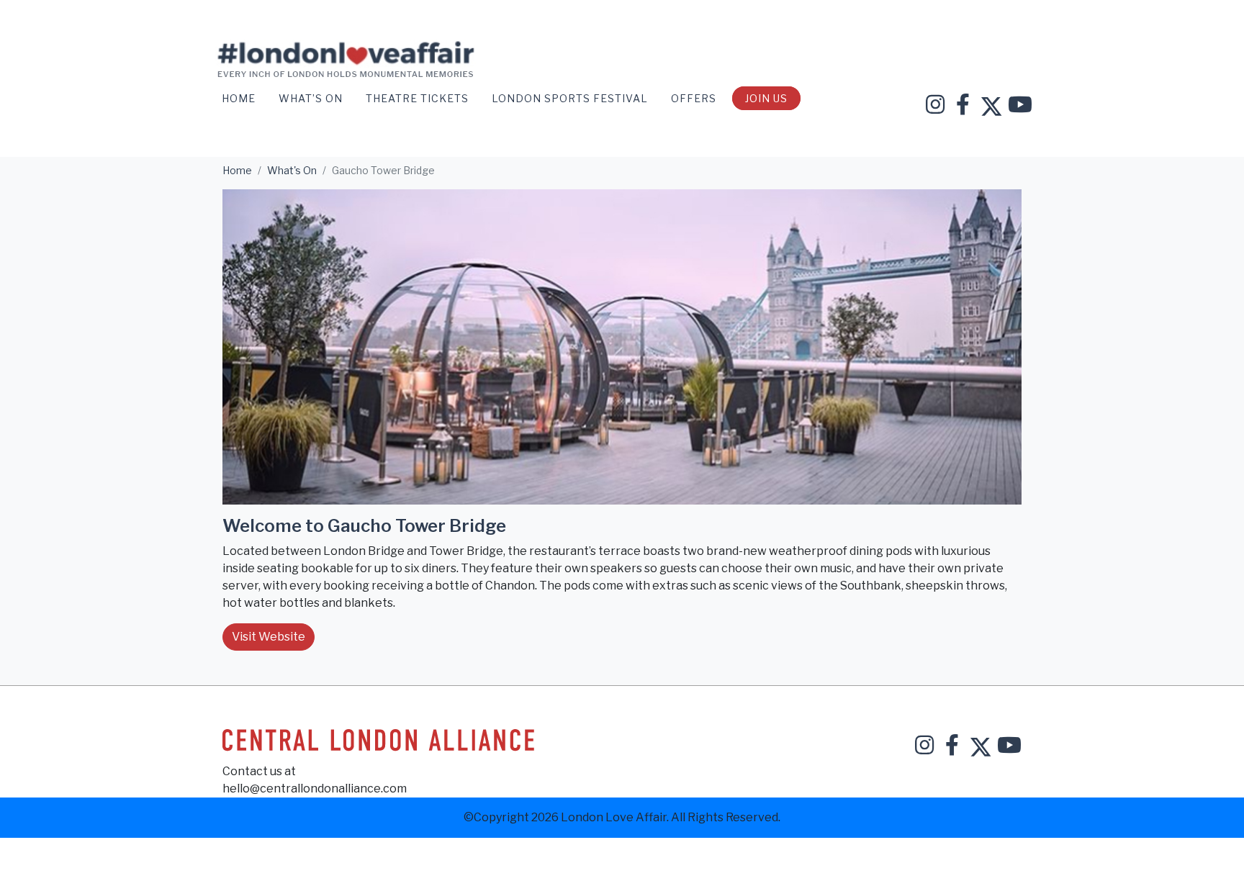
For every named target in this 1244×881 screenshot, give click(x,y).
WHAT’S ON (312, 98)
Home (240, 98)
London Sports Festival (571, 98)
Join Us (766, 98)
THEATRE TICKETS (419, 98)
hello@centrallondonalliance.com (314, 788)
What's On (292, 170)
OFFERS (695, 98)
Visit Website (268, 636)
